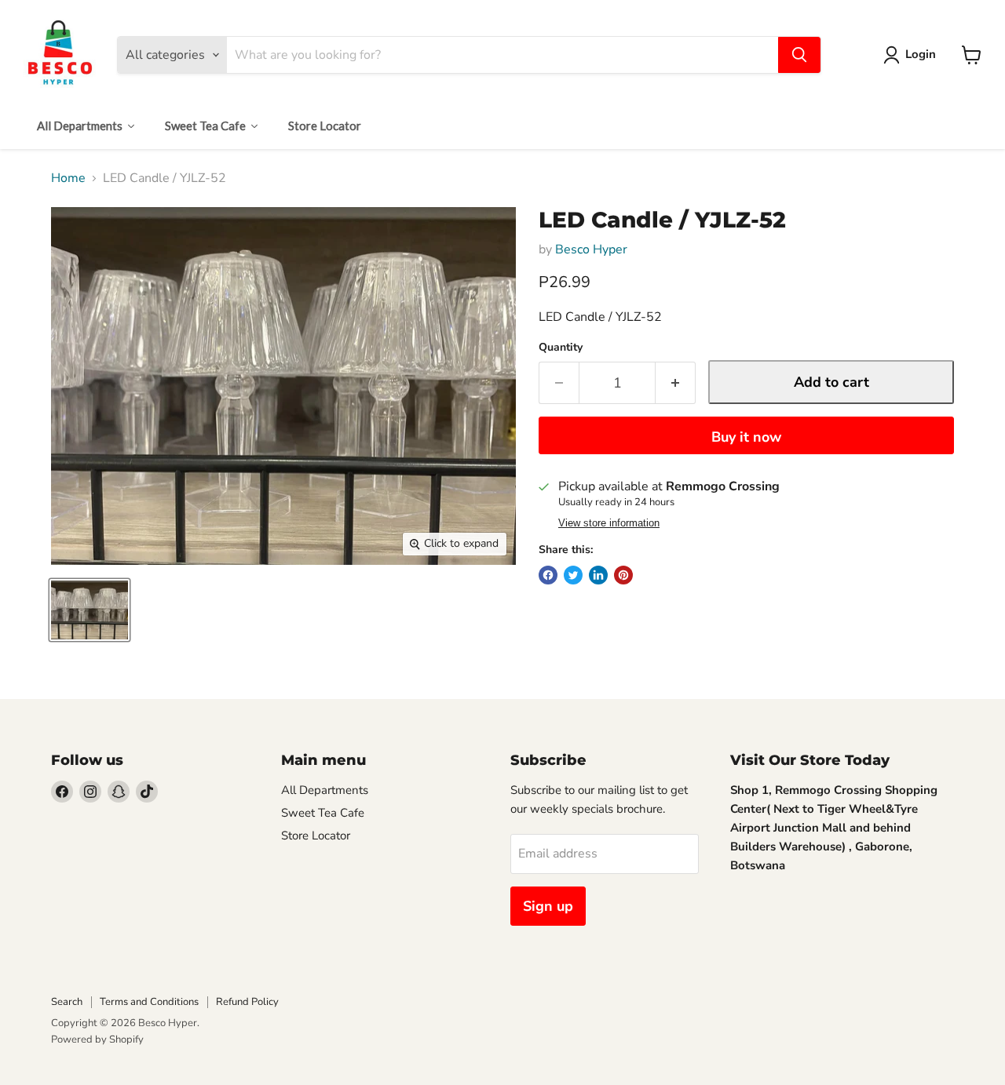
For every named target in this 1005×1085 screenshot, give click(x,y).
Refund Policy (247, 1002)
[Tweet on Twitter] (573, 575)
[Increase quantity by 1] (676, 383)
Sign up (548, 906)
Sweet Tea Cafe (322, 813)
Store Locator (315, 835)
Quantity (561, 347)
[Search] (799, 55)
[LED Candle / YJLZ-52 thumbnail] (89, 610)
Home (68, 178)
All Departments (324, 790)
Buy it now (746, 437)
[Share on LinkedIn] (598, 575)
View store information (609, 523)
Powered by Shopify (97, 1039)
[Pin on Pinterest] (623, 575)
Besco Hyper (591, 249)
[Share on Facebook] (548, 575)
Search (66, 1002)
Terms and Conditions (149, 1002)
